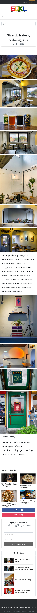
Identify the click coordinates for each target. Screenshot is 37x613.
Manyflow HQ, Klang (23, 580)
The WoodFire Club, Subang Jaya (9, 485)
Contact (12, 607)
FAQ (17, 607)
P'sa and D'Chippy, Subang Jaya (8, 505)
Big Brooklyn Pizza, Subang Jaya (27, 502)
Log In (25, 2)
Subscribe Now (18, 544)
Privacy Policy (32, 607)
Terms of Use (23, 607)
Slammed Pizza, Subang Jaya (26, 486)
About (7, 607)
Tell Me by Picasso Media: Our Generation (24, 568)
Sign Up (32, 2)
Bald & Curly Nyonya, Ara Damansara (23, 591)
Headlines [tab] (20, 553)
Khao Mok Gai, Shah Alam (22, 561)
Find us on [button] (17, 510)
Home (3, 607)
